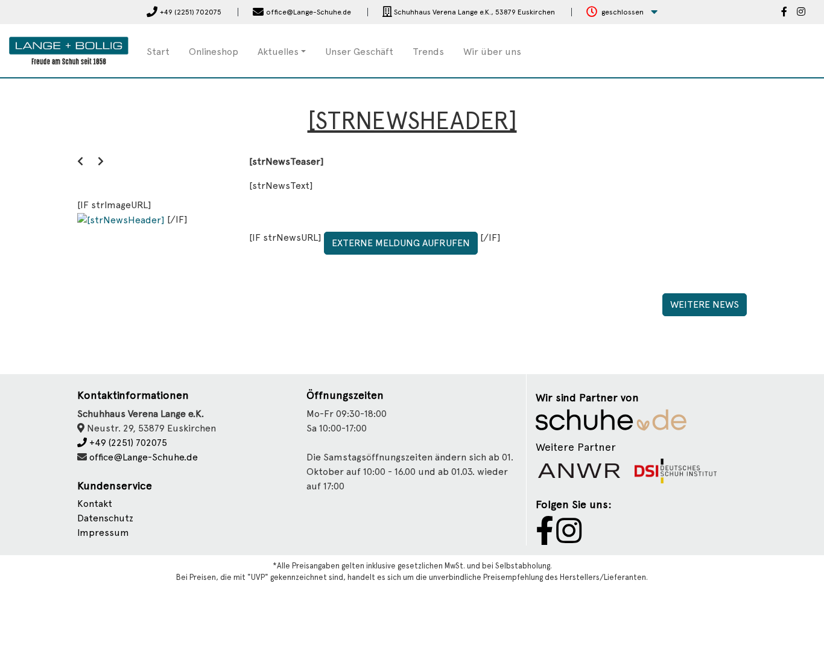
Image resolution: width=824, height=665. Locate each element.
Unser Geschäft (359, 51)
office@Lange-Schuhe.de (143, 457)
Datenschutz (105, 518)
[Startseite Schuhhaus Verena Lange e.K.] (68, 50)
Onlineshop (213, 51)
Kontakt (94, 503)
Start (158, 51)
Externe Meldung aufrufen (401, 243)
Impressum (103, 532)
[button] (622, 12)
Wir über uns (492, 51)
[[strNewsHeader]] (122, 219)
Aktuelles (278, 51)
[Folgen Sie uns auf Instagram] (801, 12)
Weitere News (704, 304)
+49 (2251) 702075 (127, 442)
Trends (428, 51)
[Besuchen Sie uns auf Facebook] (784, 12)
